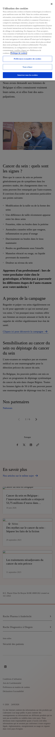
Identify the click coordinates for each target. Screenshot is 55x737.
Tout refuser (28, 67)
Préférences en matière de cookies (27, 59)
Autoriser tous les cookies (27, 75)
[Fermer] (52, 4)
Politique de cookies (19, 53)
